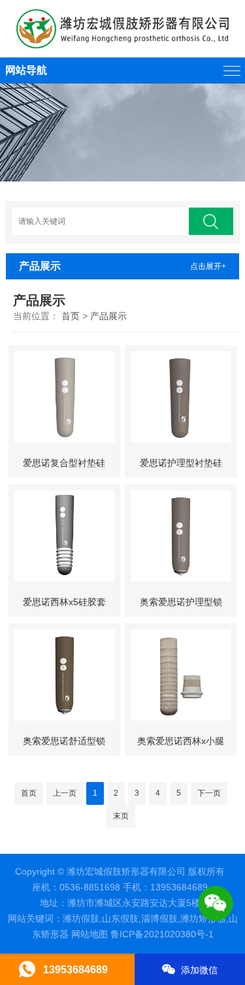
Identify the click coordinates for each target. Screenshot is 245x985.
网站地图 (89, 934)
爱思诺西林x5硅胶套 (64, 602)
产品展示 (108, 316)
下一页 (209, 793)
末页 (121, 816)
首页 (70, 316)
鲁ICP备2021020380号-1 (162, 934)
